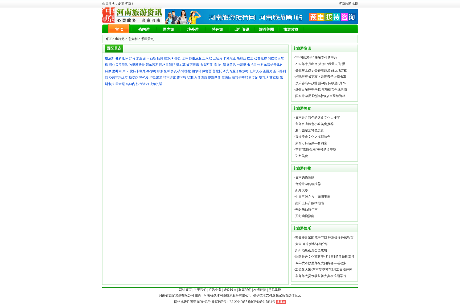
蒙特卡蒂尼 (240, 77)
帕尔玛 (196, 71)
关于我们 (200, 290)
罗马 (132, 58)
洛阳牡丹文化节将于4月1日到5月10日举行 (324, 257)
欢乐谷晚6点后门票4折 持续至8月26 (320, 83)
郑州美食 (301, 156)
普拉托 (217, 71)
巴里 (250, 58)
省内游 (144, 29)
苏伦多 (144, 77)
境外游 (193, 29)
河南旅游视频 (348, 4)
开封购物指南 (304, 216)
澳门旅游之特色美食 (309, 130)
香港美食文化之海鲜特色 (312, 137)
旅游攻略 (291, 29)
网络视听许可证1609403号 (192, 302)
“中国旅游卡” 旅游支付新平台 (316, 57)
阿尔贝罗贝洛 (118, 65)
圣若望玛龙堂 (118, 77)
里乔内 (117, 71)
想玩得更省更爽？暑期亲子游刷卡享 (320, 77)
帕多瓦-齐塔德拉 (179, 71)
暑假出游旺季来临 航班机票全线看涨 (321, 89)
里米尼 (207, 58)
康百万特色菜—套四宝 (311, 143)
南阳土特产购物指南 (309, 203)
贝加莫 (181, 65)
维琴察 (181, 77)
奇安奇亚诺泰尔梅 (235, 71)
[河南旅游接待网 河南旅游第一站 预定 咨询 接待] (261, 23)
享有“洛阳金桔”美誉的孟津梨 (315, 149)
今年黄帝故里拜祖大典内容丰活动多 (320, 263)
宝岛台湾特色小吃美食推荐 (314, 124)
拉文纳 (253, 77)
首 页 (119, 29)
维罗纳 (169, 58)
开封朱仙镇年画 (306, 209)
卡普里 (241, 65)
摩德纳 (226, 77)
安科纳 (264, 77)
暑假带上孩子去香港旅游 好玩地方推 (321, 70)
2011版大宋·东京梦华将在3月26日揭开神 (323, 269)
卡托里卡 (253, 65)
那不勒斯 (149, 58)
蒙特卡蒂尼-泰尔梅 (143, 71)
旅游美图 (266, 29)
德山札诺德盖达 (224, 65)
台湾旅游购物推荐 (308, 184)
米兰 (139, 58)
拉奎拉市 (260, 58)
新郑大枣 (301, 190)
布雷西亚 (206, 65)
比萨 (185, 58)
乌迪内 (130, 84)
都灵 (177, 58)
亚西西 (202, 77)
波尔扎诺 (156, 84)
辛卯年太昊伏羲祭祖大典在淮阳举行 (320, 276)
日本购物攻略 (304, 177)
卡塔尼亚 (229, 58)
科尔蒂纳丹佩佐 (272, 65)
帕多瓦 (162, 71)
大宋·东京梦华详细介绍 (311, 244)
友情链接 (259, 290)
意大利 (133, 39)
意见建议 (274, 290)
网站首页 (185, 290)
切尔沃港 (255, 71)
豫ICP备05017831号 (261, 302)
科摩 (108, 71)
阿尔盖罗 (152, 65)
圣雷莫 (267, 71)
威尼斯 (109, 58)
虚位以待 (230, 290)
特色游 (217, 29)
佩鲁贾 (207, 71)
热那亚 (241, 58)
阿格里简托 (167, 65)
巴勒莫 (217, 58)
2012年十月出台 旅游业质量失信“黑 (320, 64)
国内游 (168, 29)
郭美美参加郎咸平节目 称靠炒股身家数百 (324, 237)
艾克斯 (274, 77)
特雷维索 (169, 77)
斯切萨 (133, 77)
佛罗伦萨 (121, 58)
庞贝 (160, 58)
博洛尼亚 (195, 58)
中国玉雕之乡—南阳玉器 (312, 197)
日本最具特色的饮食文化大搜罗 (317, 117)
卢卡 (125, 71)
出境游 (120, 39)
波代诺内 (142, 84)
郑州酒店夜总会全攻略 (311, 250)
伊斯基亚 (214, 77)
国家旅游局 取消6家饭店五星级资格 (320, 96)
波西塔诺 (192, 65)
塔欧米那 (156, 77)
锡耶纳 (192, 77)
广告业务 (215, 290)
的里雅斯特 (137, 65)
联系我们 (245, 290)
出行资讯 (242, 29)
